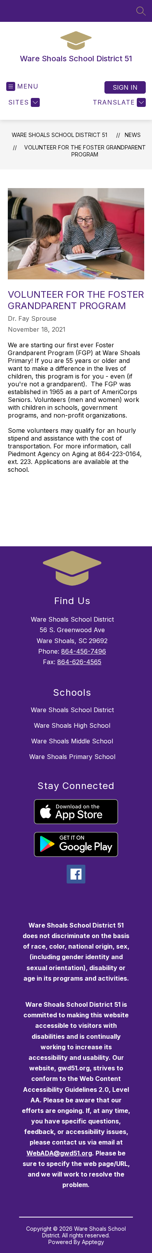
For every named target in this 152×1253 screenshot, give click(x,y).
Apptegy (93, 1242)
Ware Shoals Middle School (72, 741)
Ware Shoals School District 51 (59, 135)
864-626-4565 (79, 662)
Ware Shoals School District (72, 710)
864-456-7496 (83, 651)
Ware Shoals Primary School (72, 757)
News (133, 135)
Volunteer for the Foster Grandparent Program (85, 151)
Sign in (125, 87)
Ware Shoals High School (72, 725)
